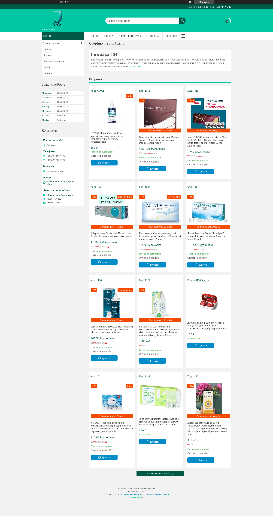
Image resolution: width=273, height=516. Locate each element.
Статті (46, 66)
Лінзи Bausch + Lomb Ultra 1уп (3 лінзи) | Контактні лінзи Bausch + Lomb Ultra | (206, 236)
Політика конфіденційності (157, 494)
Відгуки (47, 54)
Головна (108, 35)
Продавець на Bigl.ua (136, 491)
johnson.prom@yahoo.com (59, 195)
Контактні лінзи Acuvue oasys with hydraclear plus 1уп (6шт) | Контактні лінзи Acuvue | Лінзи (160, 236)
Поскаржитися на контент (132, 494)
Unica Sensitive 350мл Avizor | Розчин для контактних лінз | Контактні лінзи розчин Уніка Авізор (112, 329)
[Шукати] (182, 19)
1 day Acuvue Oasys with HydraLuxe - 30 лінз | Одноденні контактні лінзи (111, 234)
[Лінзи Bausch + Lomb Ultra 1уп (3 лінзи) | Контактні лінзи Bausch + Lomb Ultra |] (208, 209)
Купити (106, 162)
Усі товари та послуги (159, 473)
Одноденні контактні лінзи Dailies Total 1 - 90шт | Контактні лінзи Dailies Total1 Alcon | (159, 140)
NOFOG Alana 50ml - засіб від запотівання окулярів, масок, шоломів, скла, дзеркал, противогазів (107, 137)
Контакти (171, 35)
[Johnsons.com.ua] (57, 18)
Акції (94, 35)
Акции (136, 66)
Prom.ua (151, 488)
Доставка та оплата (53, 60)
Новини (47, 72)
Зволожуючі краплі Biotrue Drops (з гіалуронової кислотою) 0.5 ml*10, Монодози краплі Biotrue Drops (159, 421)
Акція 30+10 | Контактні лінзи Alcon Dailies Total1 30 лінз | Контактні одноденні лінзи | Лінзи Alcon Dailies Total (207, 141)
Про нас (155, 35)
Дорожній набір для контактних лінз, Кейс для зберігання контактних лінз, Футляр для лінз (206, 325)
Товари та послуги (130, 35)
